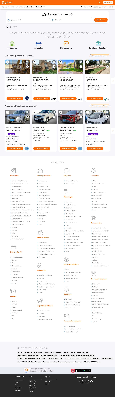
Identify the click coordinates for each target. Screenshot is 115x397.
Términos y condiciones (32, 380)
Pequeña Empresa (98, 293)
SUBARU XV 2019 (107, 359)
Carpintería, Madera (98, 228)
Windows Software (72, 240)
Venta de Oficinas (18, 189)
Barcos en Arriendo (45, 245)
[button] (27, 66)
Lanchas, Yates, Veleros (46, 251)
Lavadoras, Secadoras (73, 245)
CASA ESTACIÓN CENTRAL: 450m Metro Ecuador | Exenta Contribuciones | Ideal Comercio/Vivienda (49, 362)
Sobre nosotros (19, 380)
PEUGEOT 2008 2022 (55, 359)
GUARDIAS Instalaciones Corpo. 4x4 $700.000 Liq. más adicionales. (39, 352)
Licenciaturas (43, 281)
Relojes (14, 316)
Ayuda (16, 382)
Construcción (96, 223)
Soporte (17, 384)
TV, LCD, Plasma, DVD (72, 237)
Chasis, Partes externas (46, 201)
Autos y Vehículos (44, 176)
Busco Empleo (70, 184)
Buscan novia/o (97, 195)
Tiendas (47, 383)
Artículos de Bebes (18, 257)
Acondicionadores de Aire (74, 242)
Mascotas (95, 176)
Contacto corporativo (18, 387)
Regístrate (17, 390)
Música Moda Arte (71, 264)
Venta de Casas (17, 187)
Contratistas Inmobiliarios (100, 231)
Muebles (14, 269)
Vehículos (14, 7)
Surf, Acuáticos (71, 308)
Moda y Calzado (17, 310)
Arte (67, 269)
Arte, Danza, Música (45, 275)
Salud (94, 316)
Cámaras (68, 208)
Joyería (14, 304)
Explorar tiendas (85, 7)
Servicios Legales (98, 319)
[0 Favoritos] (7, 62)
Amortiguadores (44, 195)
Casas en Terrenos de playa (21, 221)
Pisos (13, 263)
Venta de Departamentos (20, 184)
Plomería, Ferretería (98, 254)
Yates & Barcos (43, 237)
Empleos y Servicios (26, 7)
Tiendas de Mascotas (99, 192)
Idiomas (41, 278)
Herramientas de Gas (99, 242)
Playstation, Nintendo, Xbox (75, 231)
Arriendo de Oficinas (18, 207)
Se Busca (42, 221)
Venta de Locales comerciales (22, 192)
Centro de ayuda (108, 7)
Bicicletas (69, 299)
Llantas (41, 219)
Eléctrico (95, 248)
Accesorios (42, 192)
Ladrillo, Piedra (97, 251)
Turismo (95, 322)
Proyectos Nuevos (18, 239)
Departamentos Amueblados (21, 216)
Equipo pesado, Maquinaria (48, 204)
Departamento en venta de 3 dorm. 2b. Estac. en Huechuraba (37, 355)
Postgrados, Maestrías (46, 287)
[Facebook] (80, 380)
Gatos (94, 187)
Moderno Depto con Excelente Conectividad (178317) (82, 359)
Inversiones (96, 284)
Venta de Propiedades (19, 181)
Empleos (67, 176)
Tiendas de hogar (17, 277)
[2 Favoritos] (34, 112)
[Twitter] (85, 380)
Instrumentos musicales (73, 272)
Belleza (13, 296)
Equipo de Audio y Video (74, 216)
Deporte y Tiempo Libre (73, 302)
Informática (69, 213)
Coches (41, 314)
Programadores (97, 307)
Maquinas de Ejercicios (73, 305)
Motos (41, 184)
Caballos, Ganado (98, 184)
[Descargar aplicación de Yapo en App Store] (79, 370)
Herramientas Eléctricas (100, 237)
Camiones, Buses (44, 198)
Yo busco (42, 257)
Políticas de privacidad (32, 384)
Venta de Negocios (98, 298)
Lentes (14, 307)
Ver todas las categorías (48, 380)
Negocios (15, 236)
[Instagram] (82, 380)
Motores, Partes (44, 213)
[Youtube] (91, 380)
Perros (94, 201)
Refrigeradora (70, 248)
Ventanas (15, 280)
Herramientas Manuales (100, 240)
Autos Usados (43, 181)
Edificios (14, 227)
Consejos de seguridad (97, 7)
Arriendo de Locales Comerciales (23, 210)
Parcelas (14, 230)
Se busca (15, 274)
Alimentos (95, 181)
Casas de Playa (17, 219)
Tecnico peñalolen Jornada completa (76, 352)
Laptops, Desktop (71, 222)
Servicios (95, 257)
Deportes (67, 294)
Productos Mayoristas (99, 290)
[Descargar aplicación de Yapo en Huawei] (73, 371)
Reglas (31, 391)
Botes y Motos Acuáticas (47, 248)
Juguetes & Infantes (45, 306)
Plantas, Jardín (16, 266)
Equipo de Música (44, 207)
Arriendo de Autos (45, 189)
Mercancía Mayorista (72, 321)
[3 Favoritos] (87, 62)
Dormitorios (16, 272)
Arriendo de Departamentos (21, 204)
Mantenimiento (97, 263)
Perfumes (15, 313)
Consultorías (96, 301)
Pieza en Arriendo (17, 224)
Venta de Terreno (17, 195)
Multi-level (95, 287)
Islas (13, 233)
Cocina (14, 260)
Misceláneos (96, 234)
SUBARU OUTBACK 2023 (91, 362)
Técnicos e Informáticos (46, 284)
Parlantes (69, 228)
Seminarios (42, 290)
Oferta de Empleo (71, 181)
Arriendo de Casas (18, 201)
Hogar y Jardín (16, 252)
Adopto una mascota (99, 207)
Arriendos (15, 198)
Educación (41, 270)
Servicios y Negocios (99, 279)
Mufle (40, 210)
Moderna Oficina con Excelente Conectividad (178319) (77, 355)
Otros (14, 283)
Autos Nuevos (43, 187)
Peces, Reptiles (97, 198)
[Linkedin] (88, 380)
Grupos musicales (71, 278)
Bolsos (14, 301)
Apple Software (71, 205)
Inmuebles (5, 7)
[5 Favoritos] (34, 62)
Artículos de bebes (45, 311)
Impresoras (69, 219)
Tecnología (68, 197)
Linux (67, 225)
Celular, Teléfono (71, 211)
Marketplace (40, 7)
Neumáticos (43, 216)
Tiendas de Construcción (100, 266)
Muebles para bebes (45, 319)
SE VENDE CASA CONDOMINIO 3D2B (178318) (32, 359)
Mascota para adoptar (99, 204)
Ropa (13, 319)
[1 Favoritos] (60, 112)
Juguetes (42, 317)
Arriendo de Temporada (20, 213)
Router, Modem (71, 234)
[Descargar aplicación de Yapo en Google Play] (87, 370)
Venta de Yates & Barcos (47, 254)
